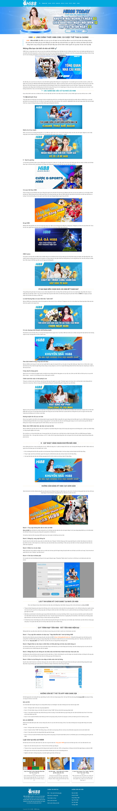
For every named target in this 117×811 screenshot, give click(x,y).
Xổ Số (70, 3)
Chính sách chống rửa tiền (53, 803)
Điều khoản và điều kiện (52, 795)
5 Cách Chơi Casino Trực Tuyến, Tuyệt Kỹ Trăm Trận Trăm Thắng (82, 772)
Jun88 (78, 3)
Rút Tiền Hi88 (75, 802)
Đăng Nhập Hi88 (75, 797)
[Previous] (4, 20)
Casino (49, 3)
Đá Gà (66, 3)
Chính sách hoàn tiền (52, 800)
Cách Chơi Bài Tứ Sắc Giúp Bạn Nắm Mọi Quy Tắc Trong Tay (34, 772)
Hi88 (27, 40)
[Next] (113, 20)
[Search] (40, 3)
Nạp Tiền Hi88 (75, 800)
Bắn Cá (62, 3)
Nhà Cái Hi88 (75, 793)
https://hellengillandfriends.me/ (63, 637)
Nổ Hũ (53, 3)
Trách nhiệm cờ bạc (51, 798)
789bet (74, 3)
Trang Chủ (44, 3)
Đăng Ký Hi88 (75, 795)
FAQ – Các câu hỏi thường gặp (54, 793)
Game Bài (58, 3)
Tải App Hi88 (75, 804)
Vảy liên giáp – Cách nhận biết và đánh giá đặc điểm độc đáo (58, 772)
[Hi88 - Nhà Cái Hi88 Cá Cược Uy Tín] (29, 3)
